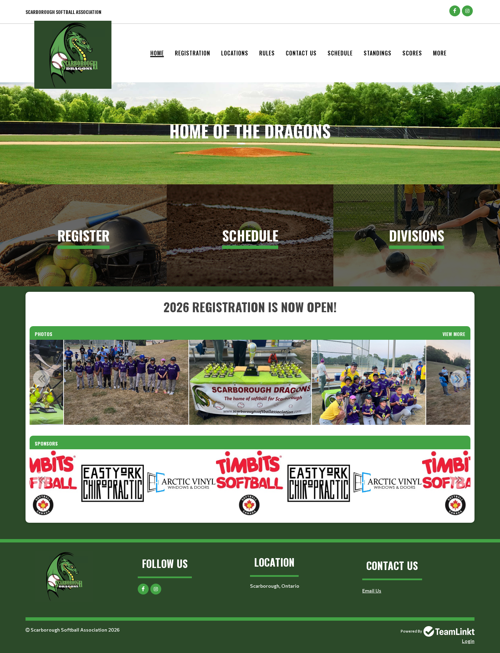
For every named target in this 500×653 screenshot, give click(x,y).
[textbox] (250, 307)
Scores (412, 53)
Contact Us (301, 53)
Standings (377, 53)
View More (454, 333)
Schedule (340, 53)
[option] (126, 382)
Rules (267, 53)
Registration (192, 53)
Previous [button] (41, 378)
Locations (234, 53)
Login (468, 641)
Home (157, 53)
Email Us (371, 590)
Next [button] (458, 378)
